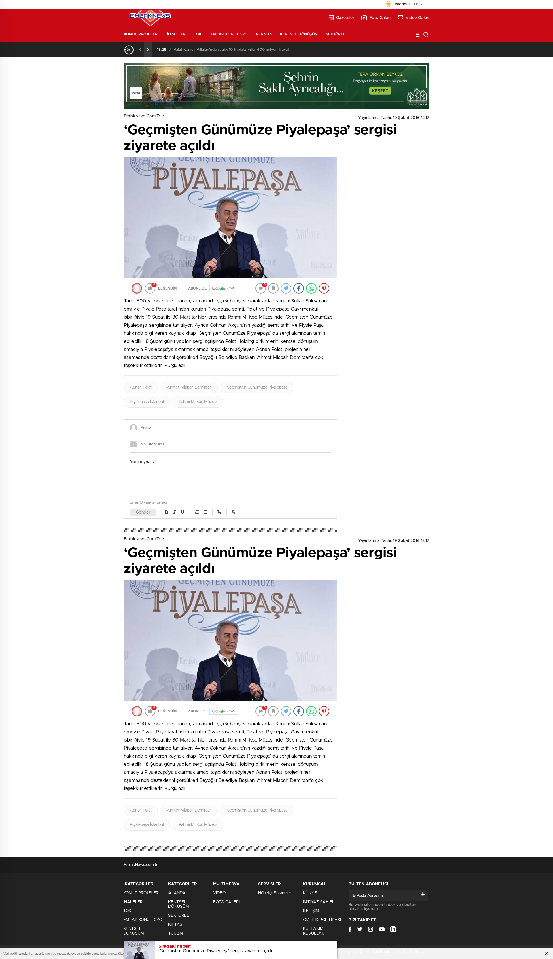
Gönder (143, 512)
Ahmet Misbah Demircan (189, 387)
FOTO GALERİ (226, 902)
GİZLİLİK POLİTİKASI (322, 920)
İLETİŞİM (311, 911)
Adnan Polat (141, 387)
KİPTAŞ (175, 924)
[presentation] (140, 49)
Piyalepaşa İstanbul (147, 402)
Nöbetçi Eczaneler (274, 893)
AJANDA (263, 34)
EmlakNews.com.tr (142, 116)
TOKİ (198, 34)
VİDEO (219, 893)
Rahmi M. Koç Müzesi (198, 402)
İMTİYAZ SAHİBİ (318, 902)
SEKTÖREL (335, 34)
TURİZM (175, 933)
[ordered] (197, 512)
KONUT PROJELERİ (141, 34)
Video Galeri (417, 18)
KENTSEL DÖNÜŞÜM (299, 34)
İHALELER (176, 34)
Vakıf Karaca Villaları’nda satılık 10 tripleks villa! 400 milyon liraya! (231, 50)
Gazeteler (345, 18)
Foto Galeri (380, 18)
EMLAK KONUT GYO (229, 34)
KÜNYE (310, 893)
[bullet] (205, 512)
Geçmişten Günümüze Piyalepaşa (257, 387)
